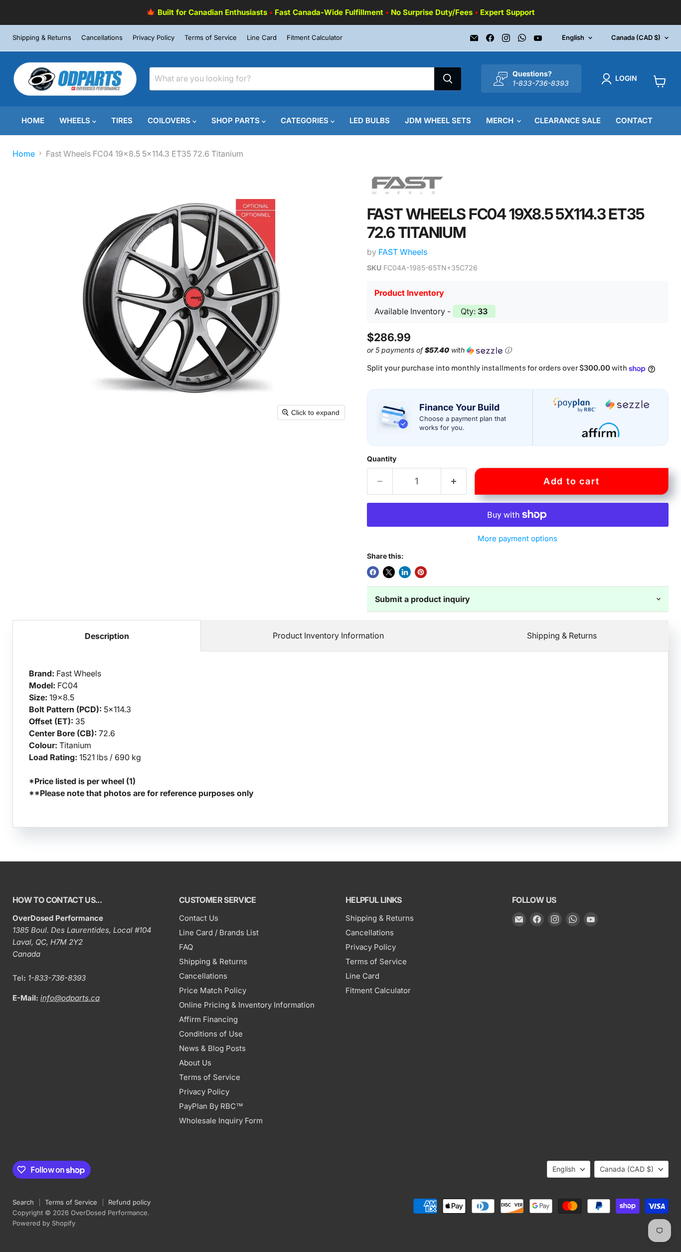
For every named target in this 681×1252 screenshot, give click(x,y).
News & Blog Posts (212, 1048)
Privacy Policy (153, 37)
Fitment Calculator (314, 37)
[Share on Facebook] (373, 572)
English (573, 37)
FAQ (186, 947)
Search (23, 1202)
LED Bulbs (369, 120)
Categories (306, 120)
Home (32, 120)
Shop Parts (236, 120)
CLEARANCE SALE (567, 120)
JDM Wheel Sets (438, 120)
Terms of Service (210, 37)
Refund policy (129, 1202)
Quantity (381, 459)
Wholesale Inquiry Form (221, 1120)
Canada (636, 37)
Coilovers (170, 120)
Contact (634, 120)
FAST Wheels (402, 252)
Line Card (262, 37)
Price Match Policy (212, 990)
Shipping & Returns (41, 37)
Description (107, 636)
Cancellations (102, 37)
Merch (500, 120)
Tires (122, 120)
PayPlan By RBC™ (211, 1106)
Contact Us (198, 918)
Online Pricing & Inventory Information (247, 1005)
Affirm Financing (208, 1019)
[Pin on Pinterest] (421, 572)
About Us (195, 1062)
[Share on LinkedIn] (405, 572)
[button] (621, 79)
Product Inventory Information (328, 635)
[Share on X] (389, 572)
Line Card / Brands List (219, 932)
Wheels (75, 120)
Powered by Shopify (43, 1223)
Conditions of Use (211, 1034)
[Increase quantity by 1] (454, 481)
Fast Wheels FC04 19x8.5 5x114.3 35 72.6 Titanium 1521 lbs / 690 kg (141, 733)
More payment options (517, 538)
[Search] (447, 78)
